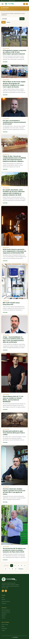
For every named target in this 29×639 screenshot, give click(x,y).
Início (2, 9)
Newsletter (4, 613)
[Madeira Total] (10, 4)
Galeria (8, 22)
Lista (3, 22)
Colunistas (4, 603)
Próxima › (21, 568)
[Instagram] (27, 4)
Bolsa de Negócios (6, 610)
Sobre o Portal (5, 624)
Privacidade (4, 628)
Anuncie (3, 617)
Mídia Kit (3, 615)
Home (3, 597)
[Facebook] (24, 4)
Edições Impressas (6, 601)
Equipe (3, 626)
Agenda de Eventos (6, 612)
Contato (3, 630)
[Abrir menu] (2, 3)
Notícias (5, 9)
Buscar (22, 18)
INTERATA (15, 637)
